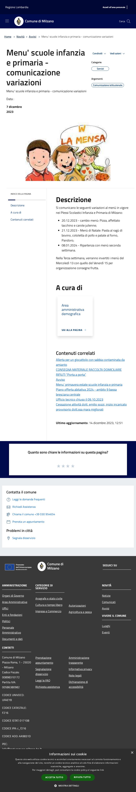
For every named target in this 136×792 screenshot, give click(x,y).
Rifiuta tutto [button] (82, 777)
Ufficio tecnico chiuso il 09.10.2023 (79, 399)
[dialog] (68, 770)
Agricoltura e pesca (80, 612)
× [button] (132, 752)
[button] (68, 785)
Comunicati (109, 602)
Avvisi (32, 36)
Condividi (98, 53)
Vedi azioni (116, 53)
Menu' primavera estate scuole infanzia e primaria (89, 384)
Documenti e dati (12, 639)
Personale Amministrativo (11, 630)
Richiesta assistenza (47, 687)
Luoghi (106, 626)
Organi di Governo (13, 595)
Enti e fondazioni (12, 615)
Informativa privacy (80, 669)
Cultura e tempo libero (48, 605)
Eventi (106, 632)
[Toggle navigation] (7, 21)
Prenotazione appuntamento (44, 660)
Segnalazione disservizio (43, 671)
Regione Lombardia (16, 7)
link (102, 769)
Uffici (5, 608)
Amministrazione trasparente (79, 660)
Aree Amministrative (14, 602)
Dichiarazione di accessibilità (78, 684)
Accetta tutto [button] (54, 777)
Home (7, 36)
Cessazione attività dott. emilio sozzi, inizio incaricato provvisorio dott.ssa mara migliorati (91, 407)
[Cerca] (128, 21)
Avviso (60, 379)
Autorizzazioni (77, 605)
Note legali (75, 675)
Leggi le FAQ (42, 680)
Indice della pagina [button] (21, 194)
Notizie (106, 595)
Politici (6, 621)
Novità (20, 36)
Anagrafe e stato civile (48, 598)
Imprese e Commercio (48, 611)
